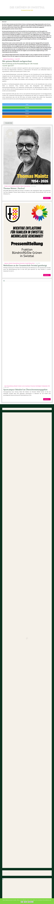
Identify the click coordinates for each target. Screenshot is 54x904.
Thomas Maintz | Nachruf (14, 188)
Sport (5, 386)
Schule (33, 263)
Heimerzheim (22, 263)
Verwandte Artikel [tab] (8, 123)
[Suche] (51, 18)
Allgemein (6, 263)
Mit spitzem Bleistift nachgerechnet (17, 61)
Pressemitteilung (10, 59)
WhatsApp (27, 107)
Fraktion (21, 186)
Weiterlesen (30, 901)
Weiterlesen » (47, 198)
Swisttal (5, 186)
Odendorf (16, 386)
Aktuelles (5, 59)
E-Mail (27, 116)
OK (22, 901)
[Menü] (2, 18)
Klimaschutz (32, 386)
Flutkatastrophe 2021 (46, 386)
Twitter (27, 104)
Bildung (30, 263)
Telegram (27, 110)
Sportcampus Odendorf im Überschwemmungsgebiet (25, 389)
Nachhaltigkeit (38, 386)
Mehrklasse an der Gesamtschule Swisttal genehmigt (25, 265)
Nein (25, 901)
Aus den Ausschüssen (12, 186)
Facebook (27, 113)
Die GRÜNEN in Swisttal (27, 7)
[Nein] (52, 901)
